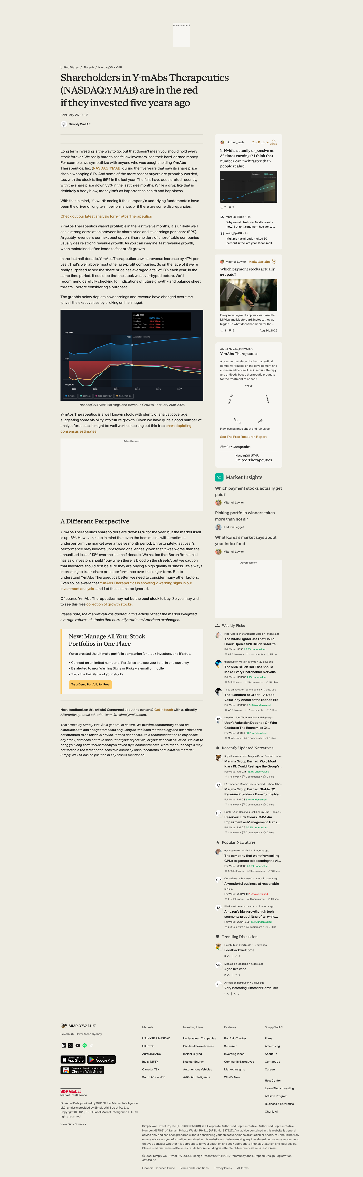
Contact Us (272, 1061)
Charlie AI (271, 1111)
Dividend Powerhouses (198, 1046)
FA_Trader (229, 784)
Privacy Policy (223, 1168)
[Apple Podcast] (91, 1045)
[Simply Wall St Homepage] (78, 1025)
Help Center (273, 1080)
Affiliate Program (276, 1096)
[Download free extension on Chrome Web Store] (82, 1070)
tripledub (229, 661)
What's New (232, 1077)
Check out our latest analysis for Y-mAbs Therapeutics (106, 216)
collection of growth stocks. (109, 604)
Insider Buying (192, 1054)
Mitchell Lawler (234, 502)
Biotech (88, 67)
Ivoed (227, 717)
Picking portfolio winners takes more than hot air (245, 516)
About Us (271, 1054)
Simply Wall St (80, 124)
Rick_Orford (231, 633)
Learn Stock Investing (279, 1088)
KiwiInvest (230, 906)
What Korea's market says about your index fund (245, 540)
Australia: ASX (151, 1054)
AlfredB (228, 982)
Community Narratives (239, 1061)
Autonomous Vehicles (197, 1069)
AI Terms (243, 1168)
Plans (268, 1038)
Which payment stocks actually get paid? (248, 491)
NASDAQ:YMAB (106, 168)
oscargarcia (231, 850)
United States (69, 67)
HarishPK (229, 944)
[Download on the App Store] (73, 1059)
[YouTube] (77, 1046)
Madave (228, 963)
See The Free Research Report (243, 437)
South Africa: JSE (153, 1077)
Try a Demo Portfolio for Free (90, 684)
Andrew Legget (234, 527)
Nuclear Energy (193, 1061)
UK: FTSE (148, 1046)
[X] (70, 1045)
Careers (270, 1069)
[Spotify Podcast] (84, 1045)
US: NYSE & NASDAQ (156, 1038)
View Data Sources (73, 1124)
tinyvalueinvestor (234, 756)
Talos (227, 689)
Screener (230, 1046)
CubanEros (230, 878)
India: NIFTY (150, 1061)
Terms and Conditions (194, 1168)
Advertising (272, 1046)
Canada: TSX (150, 1069)
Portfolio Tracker (235, 1038)
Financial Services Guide (158, 1168)
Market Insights (234, 1069)
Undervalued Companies (199, 1038)
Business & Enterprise (279, 1104)
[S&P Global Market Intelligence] (73, 1092)
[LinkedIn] (63, 1045)
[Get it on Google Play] (101, 1059)
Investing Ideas (234, 1054)
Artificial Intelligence (196, 1077)
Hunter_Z (229, 811)
